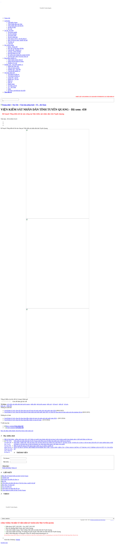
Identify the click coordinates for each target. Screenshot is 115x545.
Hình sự (10, 81)
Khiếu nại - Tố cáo (13, 79)
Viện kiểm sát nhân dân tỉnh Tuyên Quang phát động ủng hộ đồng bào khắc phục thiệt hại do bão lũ (42, 441)
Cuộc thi (10, 43)
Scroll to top (4, 542)
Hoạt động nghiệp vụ (10, 58)
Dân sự (10, 82)
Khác (9, 89)
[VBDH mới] (5, 477)
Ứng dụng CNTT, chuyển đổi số (17, 38)
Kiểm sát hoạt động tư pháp (16, 61)
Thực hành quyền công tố (15, 60)
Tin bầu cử (11, 42)
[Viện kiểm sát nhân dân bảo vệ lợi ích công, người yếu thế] (18, 483)
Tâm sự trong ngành (13, 68)
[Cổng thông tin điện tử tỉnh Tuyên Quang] (13, 490)
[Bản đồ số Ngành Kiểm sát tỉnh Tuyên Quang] (14, 476)
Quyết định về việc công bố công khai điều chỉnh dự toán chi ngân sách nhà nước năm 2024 (30, 418)
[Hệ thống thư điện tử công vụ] (10, 479)
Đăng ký (14, 468)
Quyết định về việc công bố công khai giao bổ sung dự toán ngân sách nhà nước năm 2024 (30, 410)
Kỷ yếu (10, 29)
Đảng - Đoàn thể (12, 47)
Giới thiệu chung (12, 22)
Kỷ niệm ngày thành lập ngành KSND (19, 55)
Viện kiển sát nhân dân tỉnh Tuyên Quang (97, 519)
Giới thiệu (7, 21)
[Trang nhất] (6, 105)
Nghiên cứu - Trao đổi (14, 69)
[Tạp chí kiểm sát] (6, 486)
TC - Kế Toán (12, 87)
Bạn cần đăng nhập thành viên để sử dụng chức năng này (17, 431)
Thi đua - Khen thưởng (14, 51)
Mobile (18, 539)
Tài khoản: (6, 458)
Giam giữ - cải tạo (13, 77)
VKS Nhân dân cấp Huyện (15, 25)
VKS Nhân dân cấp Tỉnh (15, 24)
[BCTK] (3, 481)
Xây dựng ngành (9, 45)
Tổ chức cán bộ (12, 85)
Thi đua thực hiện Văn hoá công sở (18, 56)
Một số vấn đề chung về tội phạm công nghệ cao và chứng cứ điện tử (33, 446)
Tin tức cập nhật (8, 30)
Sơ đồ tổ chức (12, 27)
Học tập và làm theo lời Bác (16, 48)
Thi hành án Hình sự (14, 76)
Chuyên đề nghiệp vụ (14, 71)
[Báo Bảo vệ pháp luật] (7, 485)
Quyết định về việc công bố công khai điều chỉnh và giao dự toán (22, 420)
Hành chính (11, 84)
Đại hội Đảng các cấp (14, 53)
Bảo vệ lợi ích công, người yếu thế (17, 40)
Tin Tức (15, 105)
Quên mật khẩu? (7, 468)
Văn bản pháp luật (9, 72)
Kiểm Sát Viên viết (13, 66)
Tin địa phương (12, 34)
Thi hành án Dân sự (13, 74)
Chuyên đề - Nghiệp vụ (14, 50)
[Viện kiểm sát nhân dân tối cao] (10, 488)
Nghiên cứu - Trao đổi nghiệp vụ (13, 64)
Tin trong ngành (12, 32)
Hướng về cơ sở (12, 63)
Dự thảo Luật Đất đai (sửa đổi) (16, 90)
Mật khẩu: (6, 462)
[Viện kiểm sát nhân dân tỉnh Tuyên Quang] (46, 8)
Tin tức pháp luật (13, 37)
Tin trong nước (12, 35)
